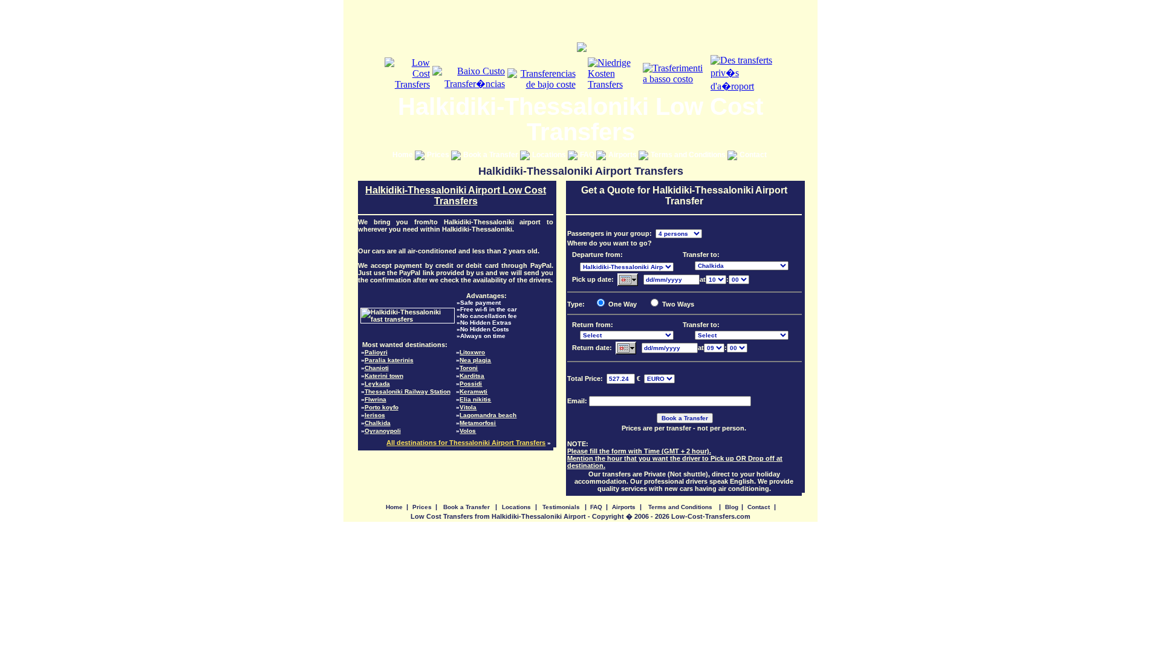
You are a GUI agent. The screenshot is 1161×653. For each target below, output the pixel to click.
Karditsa (472, 375)
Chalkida (378, 423)
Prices (439, 155)
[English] (407, 84)
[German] (614, 84)
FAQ (588, 155)
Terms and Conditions (689, 155)
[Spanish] (541, 84)
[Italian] (675, 79)
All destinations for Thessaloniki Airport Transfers (465, 442)
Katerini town (384, 375)
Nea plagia (475, 360)
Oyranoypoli (383, 430)
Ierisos (375, 415)
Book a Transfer (491, 155)
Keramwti (473, 391)
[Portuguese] (469, 84)
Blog (731, 507)
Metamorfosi (478, 423)
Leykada (377, 383)
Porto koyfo (381, 407)
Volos (468, 430)
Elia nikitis (475, 399)
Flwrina (375, 399)
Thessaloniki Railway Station (407, 391)
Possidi (471, 383)
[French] (744, 86)
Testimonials (561, 507)
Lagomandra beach (488, 415)
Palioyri (376, 352)
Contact (754, 155)
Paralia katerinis (389, 360)
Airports (623, 155)
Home (403, 155)
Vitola (468, 407)
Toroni (469, 368)
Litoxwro (472, 352)
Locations (550, 155)
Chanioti (377, 368)
